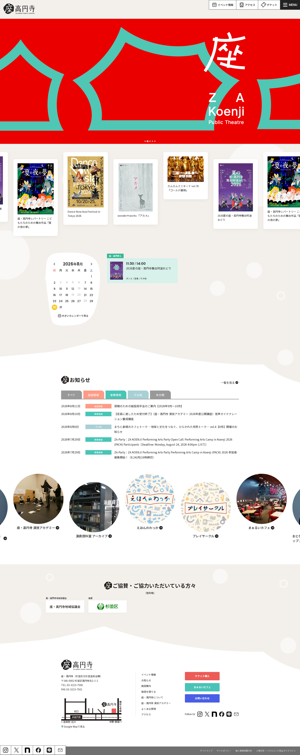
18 (66, 295)
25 (67, 301)
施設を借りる (148, 691)
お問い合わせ (202, 698)
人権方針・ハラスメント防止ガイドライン (276, 750)
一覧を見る (228, 382)
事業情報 (115, 395)
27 (79, 301)
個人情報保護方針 (243, 750)
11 (67, 289)
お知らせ (146, 680)
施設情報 (93, 395)
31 (60, 307)
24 (60, 301)
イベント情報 (148, 674)
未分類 (160, 395)
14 (85, 289)
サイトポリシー (224, 750)
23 (54, 301)
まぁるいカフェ (202, 687)
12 (73, 289)
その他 (138, 395)
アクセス (146, 714)
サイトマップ (206, 750)
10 (60, 289)
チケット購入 (202, 676)
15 (91, 289)
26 (73, 301)
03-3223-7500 (75, 685)
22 (91, 295)
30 (54, 307)
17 (60, 295)
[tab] (145, 141)
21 (85, 295)
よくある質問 (148, 709)
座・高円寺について (152, 697)
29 (91, 301)
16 (54, 295)
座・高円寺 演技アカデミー (156, 703)
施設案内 (146, 686)
